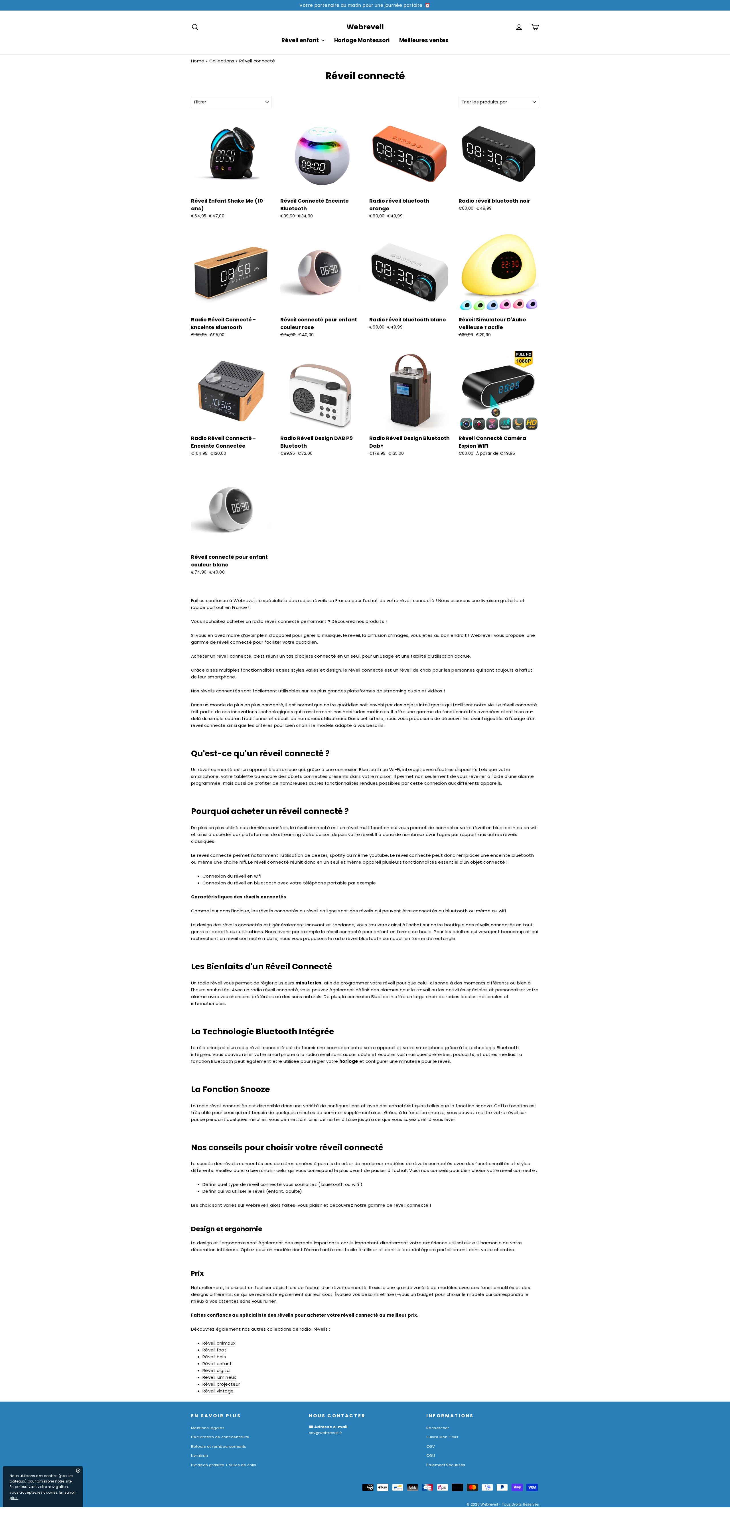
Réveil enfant (300, 40)
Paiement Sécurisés (445, 1465)
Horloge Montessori (362, 40)
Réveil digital (216, 1370)
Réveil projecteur (221, 1384)
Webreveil (365, 27)
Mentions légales (207, 1428)
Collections (221, 61)
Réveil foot (214, 1350)
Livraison (199, 1455)
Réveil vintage (218, 1391)
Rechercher (437, 1428)
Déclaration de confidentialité (220, 1437)
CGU (430, 1455)
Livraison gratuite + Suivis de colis (223, 1465)
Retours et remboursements (218, 1446)
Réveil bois (214, 1357)
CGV (430, 1446)
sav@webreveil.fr (325, 1432)
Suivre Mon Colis (442, 1437)
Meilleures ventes (424, 40)
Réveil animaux (218, 1343)
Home (197, 61)
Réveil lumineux (219, 1377)
